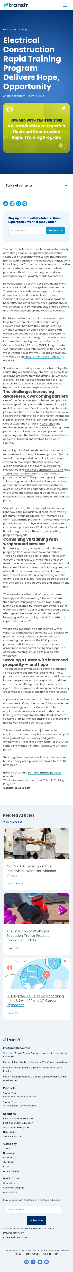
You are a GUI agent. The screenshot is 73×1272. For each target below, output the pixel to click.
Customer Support (13, 1188)
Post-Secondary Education (18, 1123)
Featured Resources (17, 1048)
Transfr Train (10, 1102)
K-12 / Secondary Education (18, 1118)
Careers (7, 1157)
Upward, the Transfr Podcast (42, 356)
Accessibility (10, 1192)
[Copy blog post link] (5, 203)
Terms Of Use (32, 1253)
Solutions (9, 1114)
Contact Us (9, 1183)
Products (9, 1088)
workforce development (18, 427)
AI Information (11, 1171)
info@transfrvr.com (13, 1233)
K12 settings (47, 423)
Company (10, 1144)
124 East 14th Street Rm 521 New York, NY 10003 (29, 1228)
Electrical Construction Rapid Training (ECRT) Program (31, 343)
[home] (16, 5)
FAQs (6, 1166)
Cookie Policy (50, 1253)
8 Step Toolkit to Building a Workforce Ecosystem (39, 1062)
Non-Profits (9, 1132)
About (6, 1148)
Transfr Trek (9, 1093)
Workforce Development (17, 1127)
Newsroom (9, 1153)
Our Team (8, 1162)
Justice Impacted (13, 1136)
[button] (65, 5)
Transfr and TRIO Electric (18, 473)
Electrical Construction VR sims (44, 469)
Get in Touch (12, 1178)
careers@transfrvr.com (16, 1237)
